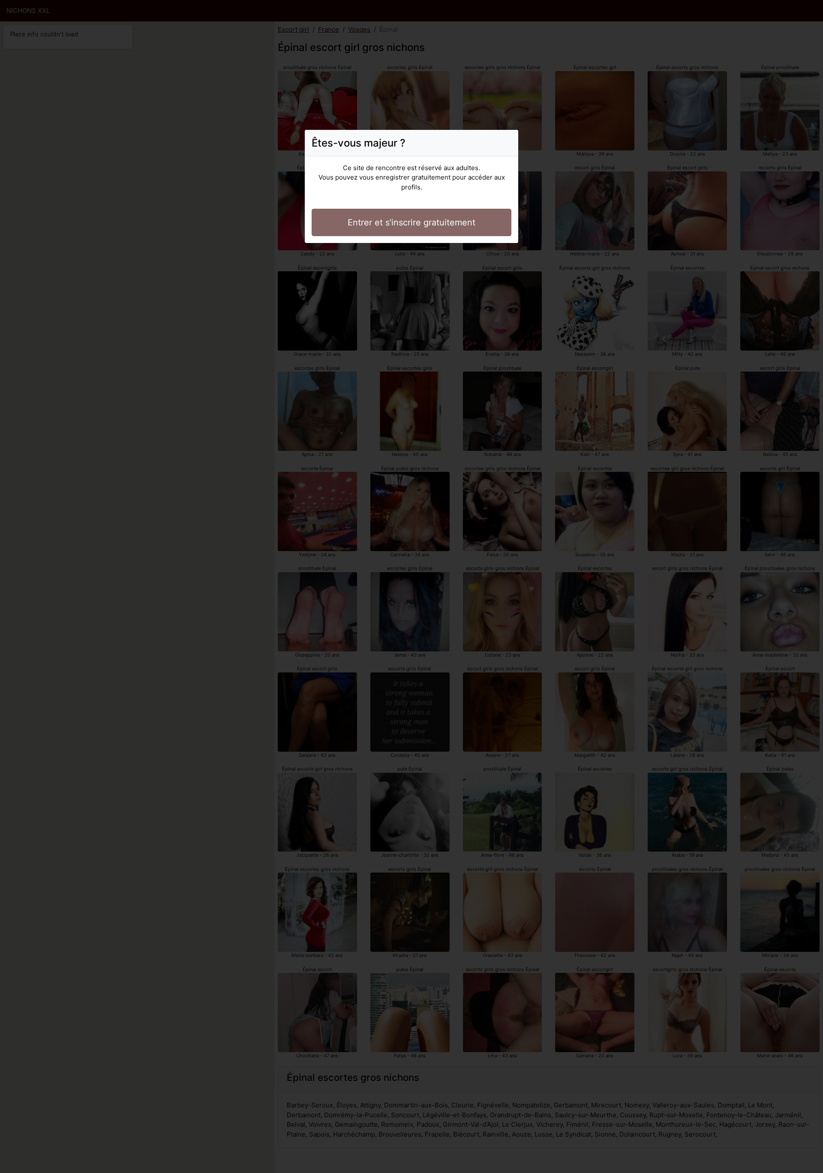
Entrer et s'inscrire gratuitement (411, 222)
